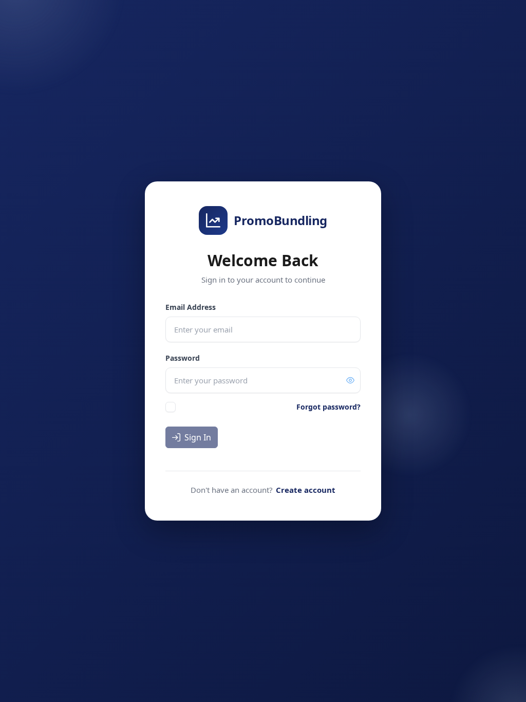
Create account (305, 490)
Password (182, 358)
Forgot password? (328, 407)
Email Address (190, 307)
